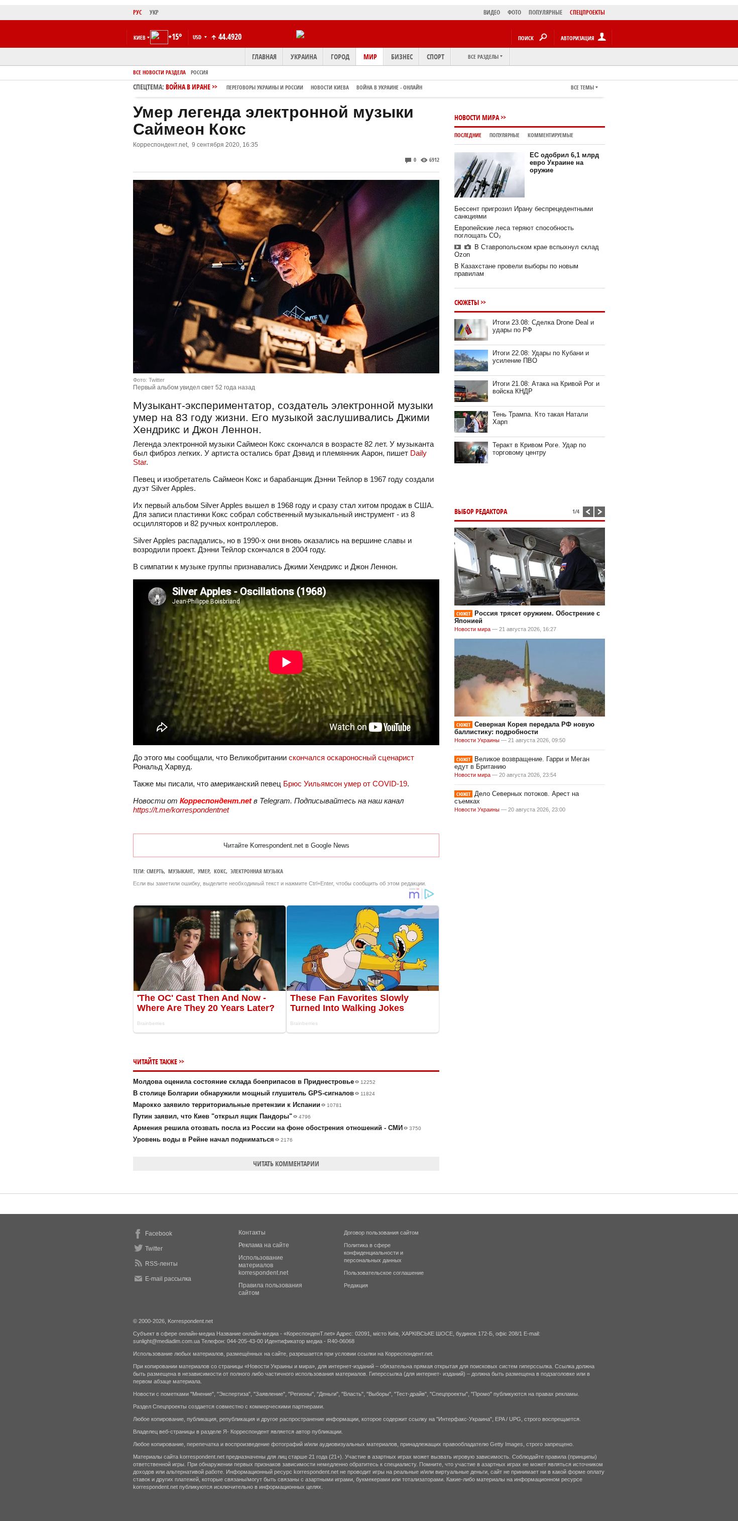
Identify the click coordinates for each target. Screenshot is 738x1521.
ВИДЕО (491, 12)
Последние (467, 135)
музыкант (180, 871)
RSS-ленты (161, 1263)
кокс (220, 871)
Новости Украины (477, 740)
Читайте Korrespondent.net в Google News (286, 845)
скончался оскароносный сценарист (351, 757)
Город (340, 56)
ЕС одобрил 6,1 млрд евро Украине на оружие (564, 162)
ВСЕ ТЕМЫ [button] (582, 87)
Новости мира (476, 117)
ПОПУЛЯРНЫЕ (545, 12)
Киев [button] (140, 37)
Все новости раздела (159, 72)
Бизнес (402, 56)
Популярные (504, 135)
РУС (137, 12)
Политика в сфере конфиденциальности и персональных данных (373, 1252)
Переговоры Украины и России (264, 87)
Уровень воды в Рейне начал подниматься (213, 1139)
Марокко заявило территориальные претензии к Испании (237, 1104)
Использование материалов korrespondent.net (263, 1265)
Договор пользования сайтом (381, 1233)
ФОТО (514, 12)
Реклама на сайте (263, 1245)
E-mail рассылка (168, 1278)
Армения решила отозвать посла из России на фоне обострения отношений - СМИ (277, 1128)
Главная (264, 56)
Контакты (252, 1232)
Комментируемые (550, 135)
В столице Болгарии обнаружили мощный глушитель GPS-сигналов (254, 1093)
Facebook (158, 1233)
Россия (199, 72)
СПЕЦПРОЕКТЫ (587, 12)
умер (203, 871)
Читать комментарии (286, 1163)
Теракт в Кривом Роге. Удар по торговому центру (539, 448)
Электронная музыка (256, 871)
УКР (154, 12)
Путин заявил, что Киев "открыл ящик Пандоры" (222, 1116)
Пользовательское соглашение (384, 1273)
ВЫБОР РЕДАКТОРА (480, 511)
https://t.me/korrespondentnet (181, 809)
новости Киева (330, 87)
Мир (370, 56)
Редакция (356, 1285)
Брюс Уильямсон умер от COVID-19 (345, 783)
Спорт (435, 56)
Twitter (154, 1248)
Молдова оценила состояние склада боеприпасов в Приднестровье (254, 1081)
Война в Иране (294, 86)
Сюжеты (466, 302)
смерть (155, 871)
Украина (304, 56)
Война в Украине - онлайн (389, 87)
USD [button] (198, 37)
